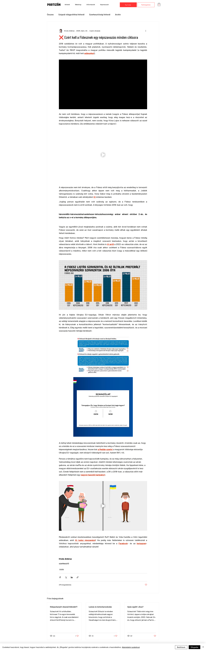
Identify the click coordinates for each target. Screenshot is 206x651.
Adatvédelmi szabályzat (131, 647)
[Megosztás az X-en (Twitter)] (66, 577)
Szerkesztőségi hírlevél (99, 14)
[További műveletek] (145, 30)
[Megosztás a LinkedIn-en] (72, 577)
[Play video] (103, 155)
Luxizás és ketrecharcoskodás (100, 606)
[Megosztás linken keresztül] (77, 577)
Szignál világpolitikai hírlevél (71, 14)
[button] (91, 4)
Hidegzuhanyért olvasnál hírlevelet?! (63, 606)
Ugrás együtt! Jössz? (135, 606)
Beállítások (181, 647)
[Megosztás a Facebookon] (60, 577)
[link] (159, 4)
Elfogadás (194, 647)
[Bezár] (203, 647)
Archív (118, 14)
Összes (50, 14)
